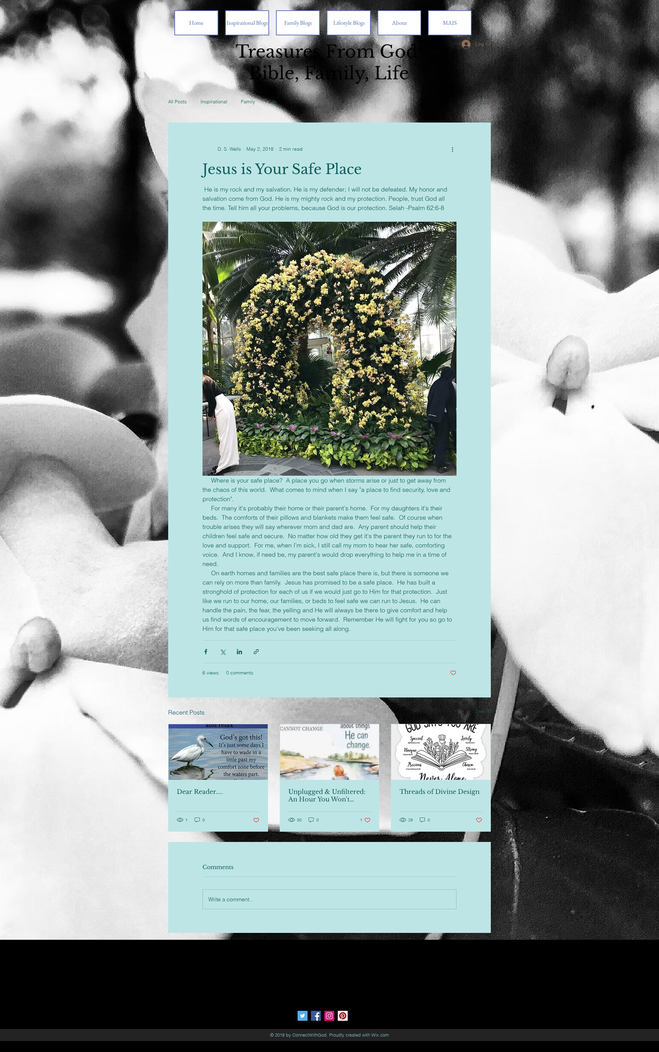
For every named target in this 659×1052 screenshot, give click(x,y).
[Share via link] (256, 651)
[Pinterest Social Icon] (343, 1016)
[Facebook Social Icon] (316, 1016)
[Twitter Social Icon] (303, 1016)
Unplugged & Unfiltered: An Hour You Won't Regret (327, 795)
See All (483, 711)
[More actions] (452, 149)
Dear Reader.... (200, 792)
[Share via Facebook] (206, 651)
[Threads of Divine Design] (440, 752)
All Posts (177, 102)
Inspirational (213, 102)
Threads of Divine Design (439, 792)
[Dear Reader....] (218, 752)
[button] (482, 102)
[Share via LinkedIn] (239, 651)
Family (248, 102)
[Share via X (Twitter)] (222, 651)
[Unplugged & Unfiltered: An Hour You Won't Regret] (329, 752)
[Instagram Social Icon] (329, 1016)
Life (273, 102)
